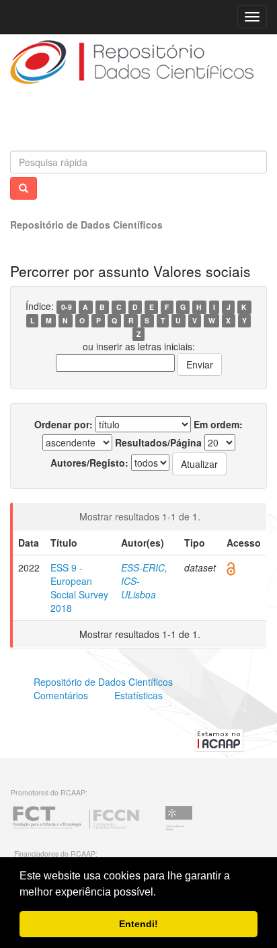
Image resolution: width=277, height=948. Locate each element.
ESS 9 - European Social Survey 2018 (79, 588)
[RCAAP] (219, 738)
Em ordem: (218, 424)
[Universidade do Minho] (179, 828)
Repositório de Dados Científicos (86, 224)
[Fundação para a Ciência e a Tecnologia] (76, 828)
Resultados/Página (158, 442)
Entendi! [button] (138, 923)
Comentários (61, 695)
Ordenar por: (63, 424)
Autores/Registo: (89, 462)
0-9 (66, 307)
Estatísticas (138, 695)
